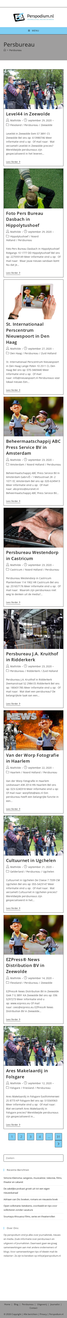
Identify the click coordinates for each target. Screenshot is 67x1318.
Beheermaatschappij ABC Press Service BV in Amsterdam (33, 447)
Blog (16, 1304)
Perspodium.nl (56, 1314)
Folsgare (15, 1088)
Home (7, 1304)
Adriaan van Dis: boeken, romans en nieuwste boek (31, 1199)
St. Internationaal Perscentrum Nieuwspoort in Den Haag (27, 333)
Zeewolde (46, 125)
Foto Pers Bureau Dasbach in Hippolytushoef (24, 219)
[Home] (5, 50)
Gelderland (17, 871)
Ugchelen (48, 871)
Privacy (43, 1314)
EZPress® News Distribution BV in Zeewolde (25, 965)
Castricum (16, 569)
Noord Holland (35, 464)
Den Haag (16, 353)
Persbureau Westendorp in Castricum (32, 555)
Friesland (28, 1088)
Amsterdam (17, 464)
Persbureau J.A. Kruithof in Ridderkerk (32, 657)
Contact (33, 1307)
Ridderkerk (33, 671)
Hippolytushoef (19, 236)
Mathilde (15, 120)
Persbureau (15, 50)
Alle (26, 1314)
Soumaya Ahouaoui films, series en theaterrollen (29, 1216)
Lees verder (13, 162)
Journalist (55, 1304)
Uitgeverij (42, 1304)
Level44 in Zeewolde (28, 114)
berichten (32, 1314)
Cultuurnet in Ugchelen (31, 860)
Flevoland (16, 125)
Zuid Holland (48, 353)
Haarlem (15, 772)
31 (58, 1137)
